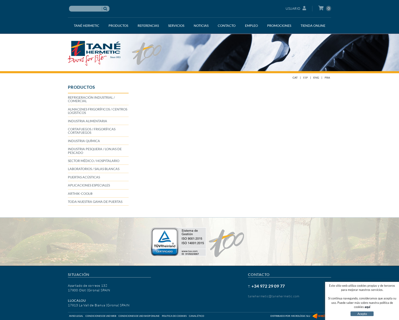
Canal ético (196, 315)
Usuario (293, 8)
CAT (295, 77)
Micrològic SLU (300, 315)
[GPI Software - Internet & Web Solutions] (321, 315)
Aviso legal (76, 315)
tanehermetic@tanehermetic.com (273, 296)
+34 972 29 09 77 (268, 286)
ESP (305, 77)
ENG (316, 77)
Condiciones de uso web (100, 315)
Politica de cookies (174, 315)
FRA (327, 77)
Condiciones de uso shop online (139, 315)
